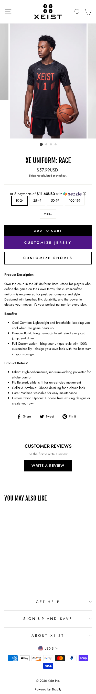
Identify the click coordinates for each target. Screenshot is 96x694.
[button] (48, 193)
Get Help (48, 601)
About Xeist (47, 635)
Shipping (34, 176)
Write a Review (48, 465)
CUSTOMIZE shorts (47, 258)
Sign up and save (47, 618)
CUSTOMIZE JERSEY (47, 242)
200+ (48, 214)
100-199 (74, 200)
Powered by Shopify (48, 689)
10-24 (20, 200)
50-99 (55, 200)
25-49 (37, 200)
